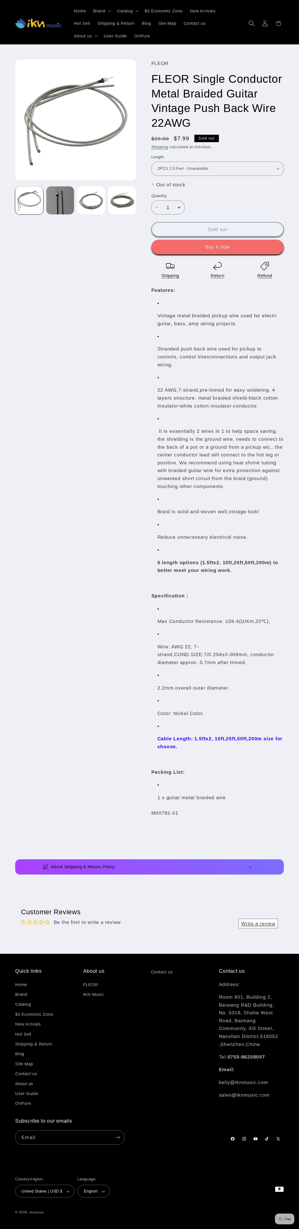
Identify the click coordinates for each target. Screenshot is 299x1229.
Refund (264, 275)
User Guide (26, 1093)
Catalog (23, 1004)
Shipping (159, 147)
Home (21, 984)
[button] (101, 11)
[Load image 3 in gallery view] (91, 200)
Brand (21, 994)
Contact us (26, 1073)
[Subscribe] (117, 1137)
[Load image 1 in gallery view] (29, 200)
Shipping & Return (33, 1044)
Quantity (159, 195)
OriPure (23, 1103)
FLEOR (90, 984)
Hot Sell (23, 1034)
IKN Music (93, 994)
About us (24, 1083)
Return (217, 275)
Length (157, 157)
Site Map (24, 1064)
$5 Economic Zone (34, 1014)
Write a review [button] (258, 923)
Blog (19, 1054)
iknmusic (36, 1212)
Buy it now (217, 246)
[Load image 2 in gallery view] (60, 200)
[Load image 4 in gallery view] (122, 200)
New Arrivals (28, 1024)
